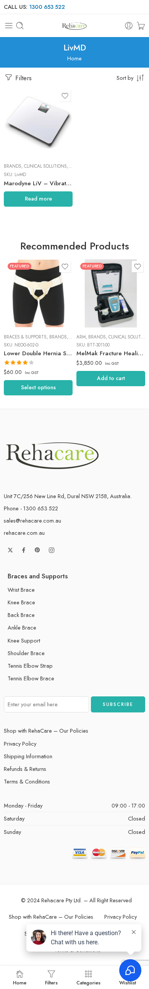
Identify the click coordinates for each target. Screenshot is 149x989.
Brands (12, 166)
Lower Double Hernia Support (38, 353)
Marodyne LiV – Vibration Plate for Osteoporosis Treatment (38, 183)
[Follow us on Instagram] (51, 550)
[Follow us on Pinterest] (37, 550)
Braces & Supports (25, 337)
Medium (25, 304)
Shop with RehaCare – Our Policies (46, 731)
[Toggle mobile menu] (9, 25)
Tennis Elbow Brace (31, 678)
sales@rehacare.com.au (32, 520)
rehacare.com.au (24, 533)
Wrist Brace (21, 590)
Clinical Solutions (45, 166)
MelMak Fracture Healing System (110, 353)
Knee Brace (21, 602)
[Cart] (140, 25)
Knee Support (24, 640)
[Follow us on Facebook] (24, 550)
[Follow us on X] (10, 550)
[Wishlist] (65, 96)
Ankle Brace (22, 627)
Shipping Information (28, 756)
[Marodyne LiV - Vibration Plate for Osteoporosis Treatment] (38, 122)
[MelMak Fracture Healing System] (110, 293)
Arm (81, 337)
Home (74, 58)
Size (9, 283)
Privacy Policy (20, 744)
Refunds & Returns (25, 769)
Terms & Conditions (27, 781)
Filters (22, 78)
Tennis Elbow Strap (30, 666)
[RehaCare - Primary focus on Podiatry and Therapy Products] (74, 26)
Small (24, 316)
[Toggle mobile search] (20, 25)
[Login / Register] (128, 25)
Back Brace (21, 615)
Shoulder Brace (26, 653)
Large (24, 293)
